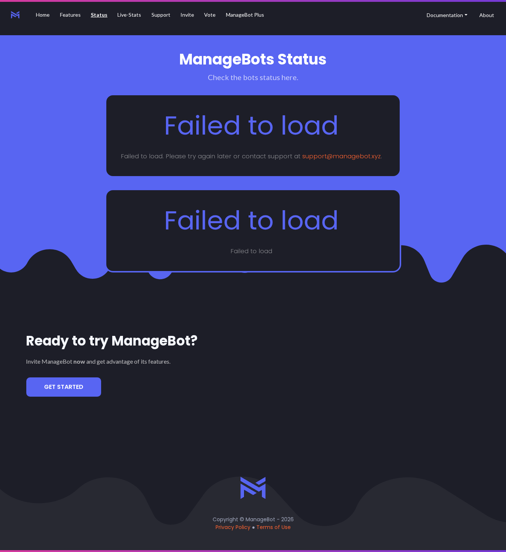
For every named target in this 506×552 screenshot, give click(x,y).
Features (70, 14)
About (486, 15)
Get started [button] (63, 387)
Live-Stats (129, 14)
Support (161, 14)
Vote (210, 14)
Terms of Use (273, 527)
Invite (187, 14)
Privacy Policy (233, 527)
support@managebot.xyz (341, 156)
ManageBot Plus (245, 14)
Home (45, 14)
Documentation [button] (445, 15)
